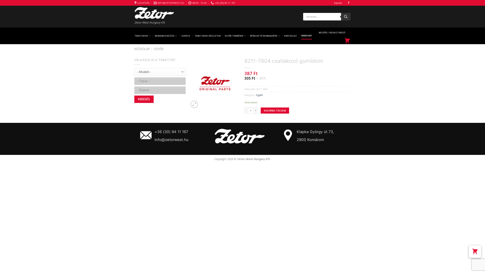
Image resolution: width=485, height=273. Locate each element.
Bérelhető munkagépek (263, 35)
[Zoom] (194, 104)
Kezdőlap (142, 49)
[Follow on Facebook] (348, 3)
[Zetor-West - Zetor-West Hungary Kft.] (154, 13)
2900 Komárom (310, 139)
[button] (475, 251)
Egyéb (158, 49)
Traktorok (141, 35)
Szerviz (185, 35)
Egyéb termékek (234, 35)
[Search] (345, 16)
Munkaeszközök (164, 35)
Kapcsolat (290, 35)
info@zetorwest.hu (172, 139)
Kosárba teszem (275, 110)
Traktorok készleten (208, 35)
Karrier (338, 3)
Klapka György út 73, (315, 131)
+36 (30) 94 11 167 (171, 131)
